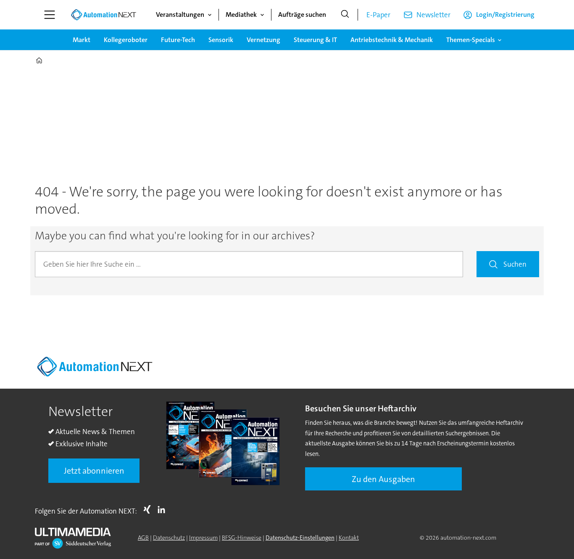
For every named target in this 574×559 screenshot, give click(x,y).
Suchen (515, 264)
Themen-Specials (470, 39)
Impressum (203, 537)
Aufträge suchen (302, 14)
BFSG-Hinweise (241, 537)
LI (163, 509)
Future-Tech (178, 39)
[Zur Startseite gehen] (103, 14)
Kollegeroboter (125, 39)
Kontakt (349, 537)
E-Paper (378, 14)
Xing (149, 509)
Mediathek (241, 14)
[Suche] (345, 14)
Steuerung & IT (315, 39)
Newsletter (433, 14)
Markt (81, 39)
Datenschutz (169, 537)
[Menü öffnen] (50, 14)
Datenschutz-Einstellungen (300, 537)
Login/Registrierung (505, 14)
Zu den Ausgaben (383, 479)
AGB (143, 537)
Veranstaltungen (180, 14)
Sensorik (220, 39)
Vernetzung (263, 39)
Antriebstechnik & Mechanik (391, 39)
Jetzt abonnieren (94, 470)
